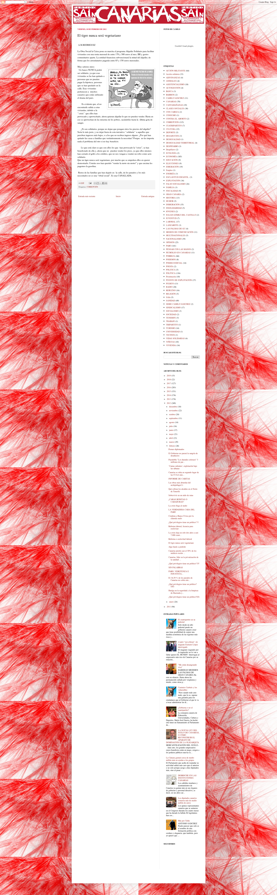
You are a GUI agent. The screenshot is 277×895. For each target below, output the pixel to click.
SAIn (168, 297)
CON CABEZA (172, 111)
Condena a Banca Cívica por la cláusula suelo (181, 517)
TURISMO (170, 328)
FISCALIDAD (172, 190)
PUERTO (170, 283)
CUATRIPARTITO (174, 125)
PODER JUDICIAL (174, 263)
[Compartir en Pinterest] (106, 183)
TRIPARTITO (172, 324)
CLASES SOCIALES (175, 108)
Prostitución (171, 276)
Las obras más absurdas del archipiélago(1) (180, 483)
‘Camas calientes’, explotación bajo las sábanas (183, 467)
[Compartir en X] (100, 183)
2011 (169, 606)
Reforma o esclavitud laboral (180, 539)
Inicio (118, 196)
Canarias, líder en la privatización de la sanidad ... (183, 558)
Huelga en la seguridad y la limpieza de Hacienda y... (183, 591)
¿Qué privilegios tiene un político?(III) (183, 585)
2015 (169, 391)
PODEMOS (171, 259)
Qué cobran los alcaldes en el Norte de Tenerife (183, 490)
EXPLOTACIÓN (173, 180)
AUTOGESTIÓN (173, 87)
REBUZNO (171, 290)
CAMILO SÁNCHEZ (175, 98)
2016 (169, 387)
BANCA (169, 91)
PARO (168, 245)
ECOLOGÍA (171, 153)
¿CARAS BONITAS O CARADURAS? (178, 500)
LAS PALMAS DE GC (175, 228)
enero (171, 601)
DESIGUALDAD (173, 139)
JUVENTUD (171, 218)
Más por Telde (184, 820)
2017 (169, 383)
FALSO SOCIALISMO (175, 183)
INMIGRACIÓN (173, 204)
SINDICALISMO (173, 307)
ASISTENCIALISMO (175, 84)
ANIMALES (171, 80)
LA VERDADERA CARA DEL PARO (182, 510)
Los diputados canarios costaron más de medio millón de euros (187, 800)
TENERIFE (171, 317)
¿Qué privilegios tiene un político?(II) (184, 596)
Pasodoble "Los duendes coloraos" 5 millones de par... (183, 460)
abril (171, 438)
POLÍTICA (170, 273)
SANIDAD (170, 300)
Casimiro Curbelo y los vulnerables (187, 688)
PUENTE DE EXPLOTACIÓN (179, 280)
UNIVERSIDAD (173, 331)
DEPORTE (170, 132)
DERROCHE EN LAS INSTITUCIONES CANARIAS (187, 778)
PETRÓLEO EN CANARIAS (178, 252)
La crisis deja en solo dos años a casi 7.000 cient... (183, 533)
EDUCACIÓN (172, 160)
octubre (172, 414)
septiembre (173, 418)
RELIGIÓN (171, 293)
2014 (169, 395)
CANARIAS (171, 101)
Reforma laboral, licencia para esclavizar (181, 527)
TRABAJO (170, 321)
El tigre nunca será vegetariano (181, 542)
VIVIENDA (171, 345)
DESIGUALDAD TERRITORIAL (180, 142)
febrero (172, 445)
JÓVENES (170, 211)
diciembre (173, 406)
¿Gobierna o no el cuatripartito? (185, 708)
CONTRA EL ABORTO (176, 118)
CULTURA (170, 129)
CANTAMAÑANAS (174, 105)
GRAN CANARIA (173, 194)
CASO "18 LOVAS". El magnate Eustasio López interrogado (188, 644)
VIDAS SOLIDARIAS (175, 338)
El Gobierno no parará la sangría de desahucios (183, 454)
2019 (169, 375)
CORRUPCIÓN (92, 187)
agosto (172, 422)
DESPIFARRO (172, 146)
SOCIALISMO (172, 311)
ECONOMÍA (171, 156)
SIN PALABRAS (176, 567)
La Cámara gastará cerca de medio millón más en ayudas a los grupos (180, 758)
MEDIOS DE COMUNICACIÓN (179, 232)
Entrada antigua (147, 196)
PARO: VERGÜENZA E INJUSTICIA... (179, 572)
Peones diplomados (176, 449)
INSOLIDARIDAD (174, 208)
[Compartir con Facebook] (103, 183)
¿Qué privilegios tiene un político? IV (184, 563)
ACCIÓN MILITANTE (175, 70)
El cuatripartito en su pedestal (186, 620)
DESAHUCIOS (172, 135)
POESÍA (169, 266)
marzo (172, 442)
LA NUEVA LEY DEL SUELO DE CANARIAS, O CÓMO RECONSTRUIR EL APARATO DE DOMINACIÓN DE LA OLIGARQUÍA (182, 736)
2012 (169, 403)
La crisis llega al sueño (178, 505)
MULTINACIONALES (175, 235)
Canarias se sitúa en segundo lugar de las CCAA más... (184, 473)
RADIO (169, 286)
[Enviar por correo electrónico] (95, 183)
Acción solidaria (172, 74)
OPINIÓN (170, 242)
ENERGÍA (170, 173)
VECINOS (170, 334)
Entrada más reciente (86, 196)
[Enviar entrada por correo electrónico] (90, 183)
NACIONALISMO (173, 238)
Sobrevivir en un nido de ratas (181, 495)
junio (171, 430)
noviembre (173, 410)
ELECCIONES (172, 163)
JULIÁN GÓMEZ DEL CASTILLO (181, 214)
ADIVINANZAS (173, 77)
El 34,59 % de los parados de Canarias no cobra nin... (180, 579)
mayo (171, 434)
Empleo (169, 170)
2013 (169, 399)
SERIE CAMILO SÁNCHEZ (178, 304)
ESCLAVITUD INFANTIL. (177, 177)
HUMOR (169, 201)
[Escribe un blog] (97, 183)
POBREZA (170, 256)
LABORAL (171, 221)
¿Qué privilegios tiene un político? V (184, 522)
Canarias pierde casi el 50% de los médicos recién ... (182, 552)
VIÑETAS (170, 341)
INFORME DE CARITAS (179, 478)
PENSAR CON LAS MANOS (178, 249)
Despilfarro (170, 149)
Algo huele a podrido (177, 546)
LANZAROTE (172, 225)
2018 (169, 379)
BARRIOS (170, 94)
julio (171, 426)
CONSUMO (171, 115)
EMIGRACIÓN (172, 166)
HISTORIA (171, 197)
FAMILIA (170, 187)
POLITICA (170, 269)
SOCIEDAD (171, 314)
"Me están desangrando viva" (187, 666)
